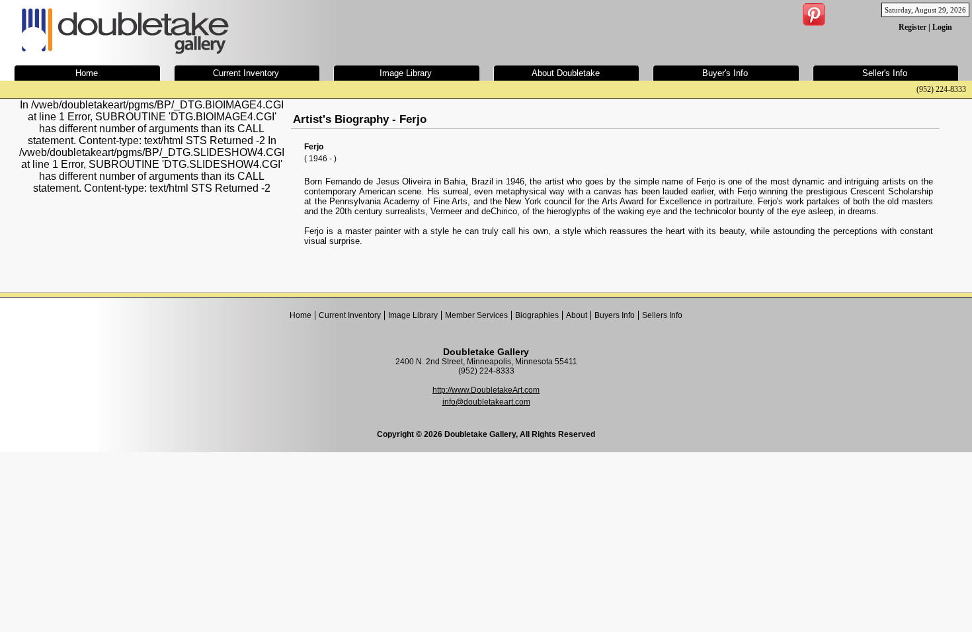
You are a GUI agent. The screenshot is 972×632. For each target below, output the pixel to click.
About (576, 315)
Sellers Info (662, 315)
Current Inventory (350, 315)
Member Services (476, 315)
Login (942, 27)
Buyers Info (614, 315)
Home (300, 315)
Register (912, 27)
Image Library (413, 315)
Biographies (537, 315)
